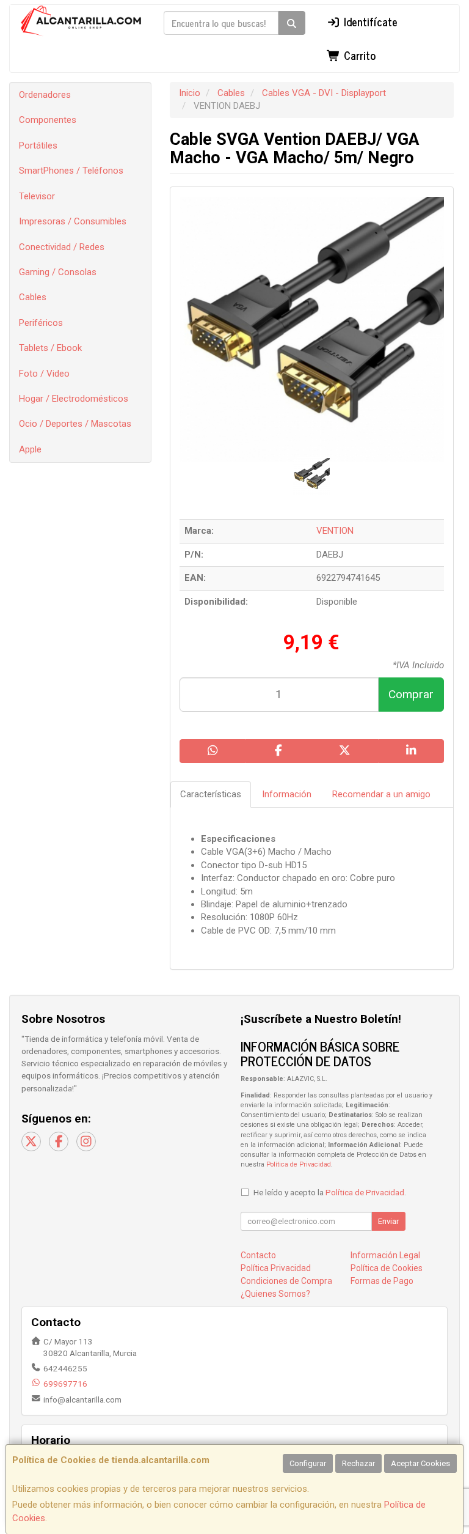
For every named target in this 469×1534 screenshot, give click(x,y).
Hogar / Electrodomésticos (73, 398)
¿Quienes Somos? (275, 1294)
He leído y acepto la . (329, 1192)
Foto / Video (44, 373)
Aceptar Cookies (420, 1463)
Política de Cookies (387, 1268)
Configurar (307, 1463)
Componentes (47, 119)
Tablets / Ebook (50, 347)
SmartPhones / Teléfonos (71, 170)
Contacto (258, 1255)
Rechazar (358, 1463)
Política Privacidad (276, 1268)
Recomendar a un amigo (381, 794)
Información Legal (385, 1255)
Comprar (411, 694)
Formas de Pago (382, 1281)
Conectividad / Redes (61, 247)
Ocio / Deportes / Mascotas (75, 423)
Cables (32, 297)
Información (286, 794)
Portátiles (38, 145)
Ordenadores (45, 94)
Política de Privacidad (298, 1164)
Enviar (388, 1221)
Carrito (358, 55)
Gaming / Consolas (57, 272)
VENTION (335, 530)
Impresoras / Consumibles (72, 221)
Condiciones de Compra (286, 1281)
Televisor (37, 196)
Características (210, 794)
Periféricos (41, 322)
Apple (30, 449)
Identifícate (369, 21)
